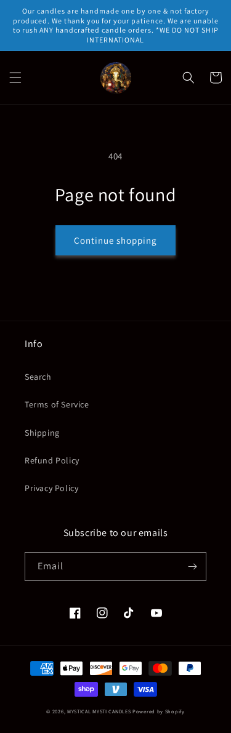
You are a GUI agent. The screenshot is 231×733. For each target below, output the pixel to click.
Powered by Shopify (158, 711)
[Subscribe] (192, 566)
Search (38, 376)
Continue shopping (115, 240)
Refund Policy (52, 460)
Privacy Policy (51, 488)
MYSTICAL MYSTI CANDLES (99, 711)
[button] (15, 77)
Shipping (42, 432)
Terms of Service (57, 404)
